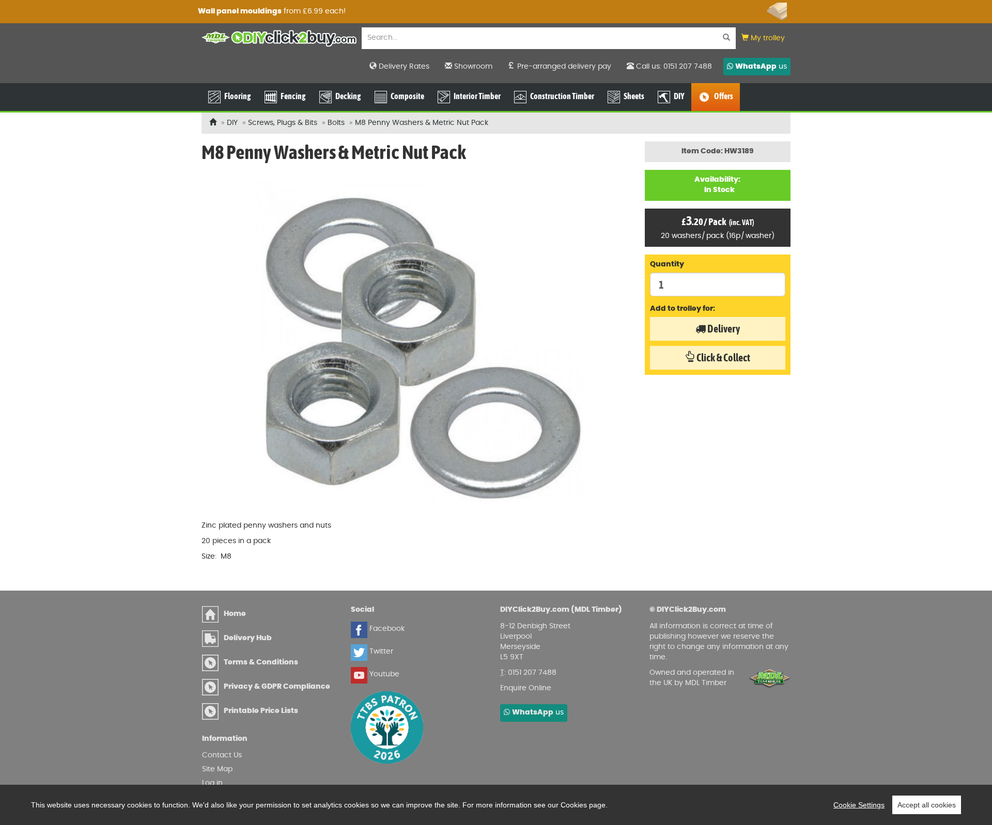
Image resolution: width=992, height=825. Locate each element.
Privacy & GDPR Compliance (277, 686)
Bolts (336, 122)
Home (235, 613)
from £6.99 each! (466, 11)
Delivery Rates (403, 66)
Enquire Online (525, 688)
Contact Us (222, 755)
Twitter (380, 651)
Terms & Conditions (261, 662)
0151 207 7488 (532, 672)
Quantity (667, 264)
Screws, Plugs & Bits (282, 122)
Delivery (723, 329)
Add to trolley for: (682, 308)
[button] (763, 38)
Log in (212, 783)
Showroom (472, 66)
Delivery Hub (248, 638)
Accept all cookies (926, 805)
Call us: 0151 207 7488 (673, 66)
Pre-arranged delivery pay (563, 66)
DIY (232, 122)
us (761, 66)
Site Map (217, 769)
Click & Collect (722, 357)
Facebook (386, 628)
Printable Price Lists (261, 711)
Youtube (383, 674)
